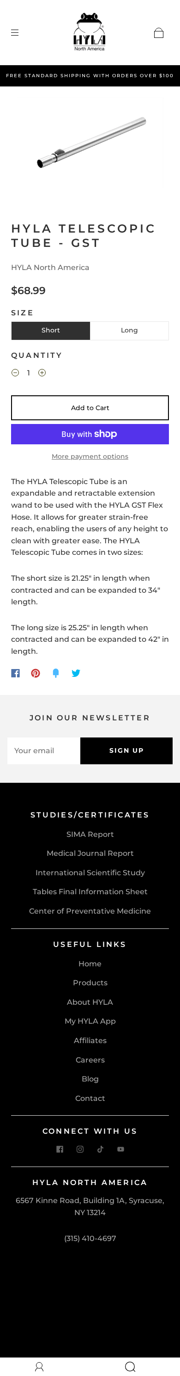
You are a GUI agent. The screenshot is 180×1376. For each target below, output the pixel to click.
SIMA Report (90, 834)
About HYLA (90, 1002)
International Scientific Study (90, 872)
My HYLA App (90, 1021)
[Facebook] (15, 673)
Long (129, 330)
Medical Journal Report (90, 853)
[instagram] (80, 1149)
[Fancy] (56, 673)
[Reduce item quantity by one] (15, 374)
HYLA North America (50, 267)
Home (90, 963)
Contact (90, 1098)
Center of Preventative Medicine (90, 911)
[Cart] (159, 33)
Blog (90, 1079)
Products (90, 982)
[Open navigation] (21, 32)
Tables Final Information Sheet (90, 891)
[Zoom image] (90, 145)
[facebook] (59, 1149)
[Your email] (43, 750)
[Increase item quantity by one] (42, 374)
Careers (90, 1060)
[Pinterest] (35, 673)
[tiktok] (100, 1149)
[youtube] (120, 1149)
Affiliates (90, 1040)
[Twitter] (76, 673)
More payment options (90, 456)
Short (51, 330)
